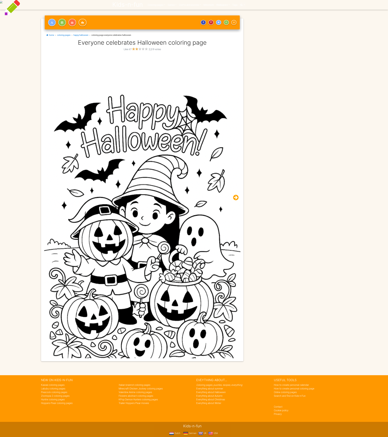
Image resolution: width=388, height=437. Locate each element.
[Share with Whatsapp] (226, 22)
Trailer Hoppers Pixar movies (134, 403)
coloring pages (63, 35)
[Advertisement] (142, 73)
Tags (234, 4)
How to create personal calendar (291, 384)
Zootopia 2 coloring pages (55, 395)
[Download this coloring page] (83, 22)
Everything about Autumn (209, 395)
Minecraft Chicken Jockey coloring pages (141, 388)
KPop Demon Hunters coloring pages (138, 399)
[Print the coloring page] (72, 22)
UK (204, 433)
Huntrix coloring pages (53, 399)
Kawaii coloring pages (53, 384)
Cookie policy (281, 410)
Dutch (177, 433)
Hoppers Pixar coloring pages (57, 403)
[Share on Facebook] (203, 22)
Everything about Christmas (210, 399)
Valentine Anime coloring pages (135, 392)
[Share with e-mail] (233, 22)
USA (215, 433)
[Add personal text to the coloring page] (52, 22)
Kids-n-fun (127, 4)
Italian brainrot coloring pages (134, 384)
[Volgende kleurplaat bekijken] (235, 197)
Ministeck (208, 4)
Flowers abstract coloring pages (136, 395)
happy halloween (81, 35)
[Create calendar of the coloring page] (62, 22)
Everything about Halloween (211, 392)
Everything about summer (209, 388)
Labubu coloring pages (53, 388)
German (192, 433)
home (51, 35)
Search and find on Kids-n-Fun (290, 395)
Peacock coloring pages (54, 392)
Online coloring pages (285, 392)
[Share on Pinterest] (211, 22)
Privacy (278, 413)
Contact (278, 406)
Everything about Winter (208, 403)
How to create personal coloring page (294, 388)
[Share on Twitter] (218, 22)
